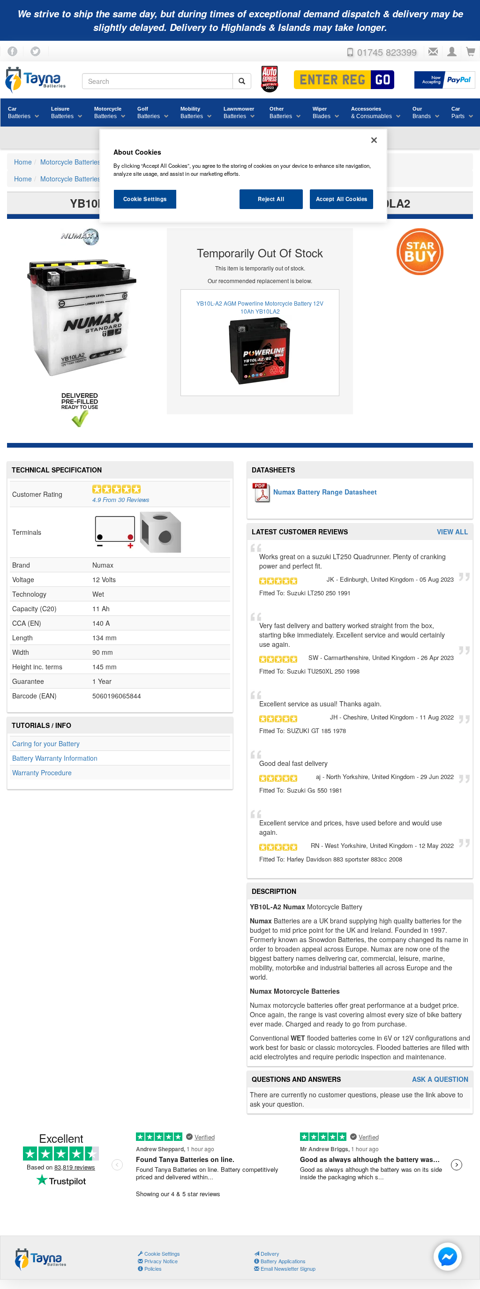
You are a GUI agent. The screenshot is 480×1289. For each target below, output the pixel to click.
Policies (152, 1268)
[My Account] (451, 52)
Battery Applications (282, 1261)
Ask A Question (440, 1079)
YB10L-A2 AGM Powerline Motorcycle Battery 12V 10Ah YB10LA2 (259, 307)
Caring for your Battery (46, 743)
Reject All (271, 198)
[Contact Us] (433, 52)
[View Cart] (470, 52)
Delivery (269, 1253)
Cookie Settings (145, 198)
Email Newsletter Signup (287, 1268)
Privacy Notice (160, 1261)
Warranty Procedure (42, 772)
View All (452, 531)
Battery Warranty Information (55, 758)
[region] (243, 176)
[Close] (374, 140)
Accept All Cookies (342, 198)
